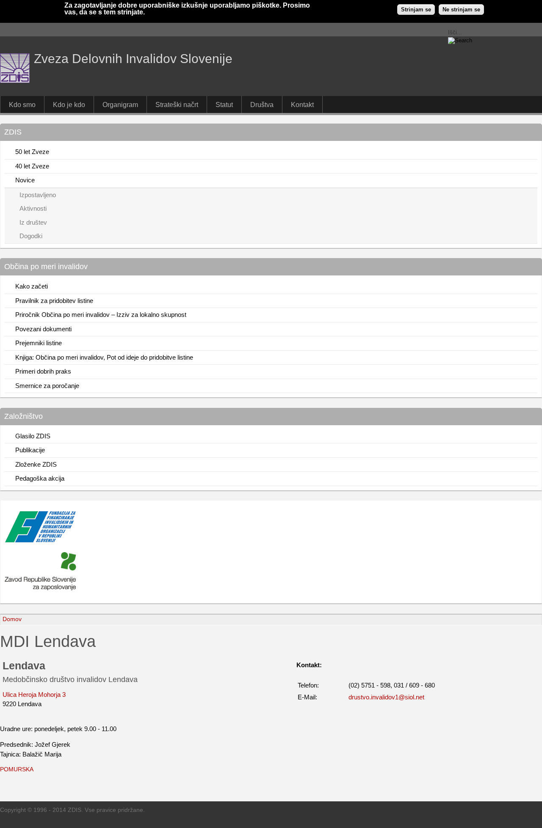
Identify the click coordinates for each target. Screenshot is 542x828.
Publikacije (30, 450)
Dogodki (30, 235)
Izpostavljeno (37, 194)
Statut (224, 104)
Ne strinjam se (461, 9)
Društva (262, 104)
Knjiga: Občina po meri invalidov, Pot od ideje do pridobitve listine (104, 357)
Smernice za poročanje (47, 385)
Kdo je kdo (69, 104)
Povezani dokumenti (43, 329)
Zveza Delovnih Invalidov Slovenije (133, 59)
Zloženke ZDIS (36, 464)
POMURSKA (16, 769)
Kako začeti (31, 286)
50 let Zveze (32, 151)
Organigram (120, 104)
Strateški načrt (176, 104)
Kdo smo (22, 104)
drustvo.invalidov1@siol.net (386, 697)
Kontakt (302, 104)
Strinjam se (416, 9)
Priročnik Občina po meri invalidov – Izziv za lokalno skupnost (100, 314)
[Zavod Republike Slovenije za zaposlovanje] (40, 540)
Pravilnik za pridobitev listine (54, 300)
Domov (12, 619)
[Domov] (15, 80)
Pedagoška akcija (39, 478)
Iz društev (33, 222)
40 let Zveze (32, 166)
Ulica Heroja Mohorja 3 (34, 694)
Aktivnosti (33, 208)
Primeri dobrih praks (43, 371)
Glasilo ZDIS (32, 436)
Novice (25, 180)
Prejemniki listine (38, 343)
